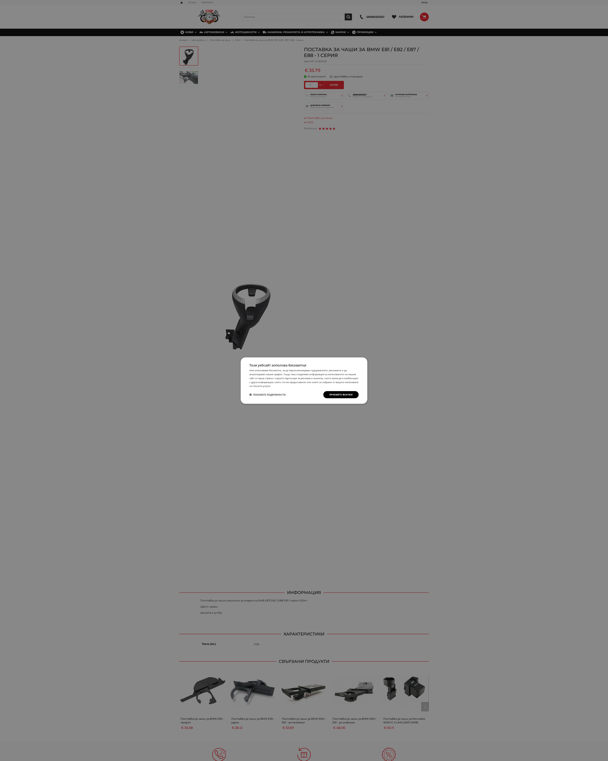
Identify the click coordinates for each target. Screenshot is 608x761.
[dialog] (304, 380)
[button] (267, 394)
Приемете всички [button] (341, 394)
